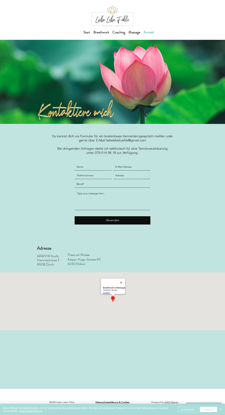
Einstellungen (188, 409)
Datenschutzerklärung (30, 411)
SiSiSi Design (171, 402)
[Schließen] (221, 409)
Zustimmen (208, 409)
